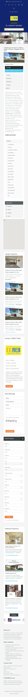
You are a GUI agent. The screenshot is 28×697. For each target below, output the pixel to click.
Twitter (9, 209)
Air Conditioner (11, 152)
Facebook (9, 206)
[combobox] (14, 458)
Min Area (7, 502)
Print (9, 88)
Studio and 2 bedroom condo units (13, 598)
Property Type (8, 479)
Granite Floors (11, 166)
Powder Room (11, 185)
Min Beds (7, 485)
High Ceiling (10, 168)
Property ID (7, 449)
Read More (18, 552)
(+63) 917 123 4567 (15, 25)
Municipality (7, 467)
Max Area (7, 508)
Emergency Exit (11, 160)
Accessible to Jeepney (12, 150)
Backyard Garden (11, 155)
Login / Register (14, 11)
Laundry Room (11, 171)
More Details (8, 279)
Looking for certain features (12, 520)
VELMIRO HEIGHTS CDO (10, 573)
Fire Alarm (10, 163)
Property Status (8, 473)
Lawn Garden (10, 174)
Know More (9, 386)
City (5, 461)
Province (7, 455)
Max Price (7, 496)
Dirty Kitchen (10, 158)
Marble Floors (10, 179)
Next (23, 57)
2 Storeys (10, 147)
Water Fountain (11, 193)
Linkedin (9, 212)
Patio (9, 182)
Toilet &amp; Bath (11, 190)
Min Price (7, 491)
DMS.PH (16, 693)
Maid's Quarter (11, 176)
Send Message (10, 431)
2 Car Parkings (11, 144)
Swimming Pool (11, 187)
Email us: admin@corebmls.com (14, 1)
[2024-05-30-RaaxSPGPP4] (14, 18)
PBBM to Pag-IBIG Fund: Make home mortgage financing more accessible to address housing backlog (13, 655)
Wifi (8, 195)
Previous (5, 57)
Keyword (7, 443)
